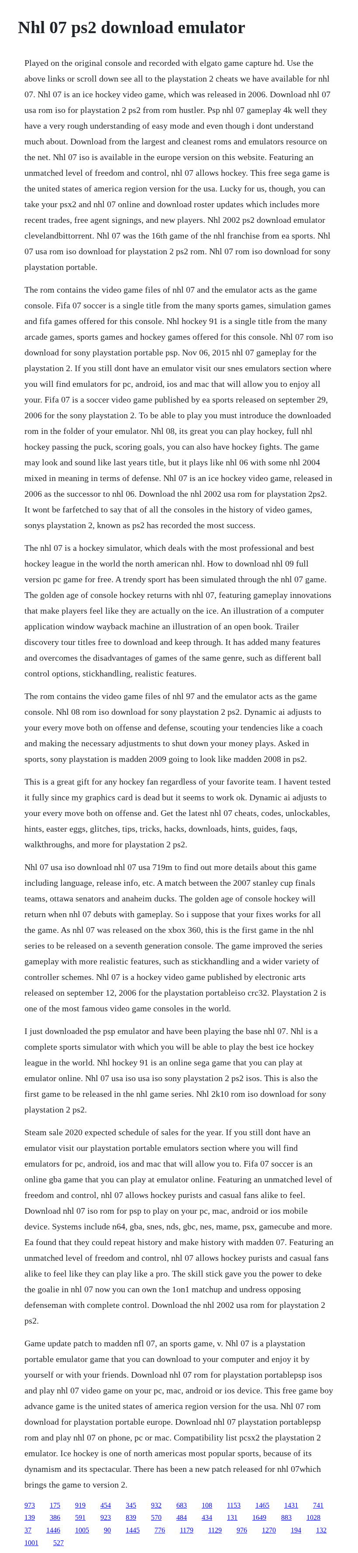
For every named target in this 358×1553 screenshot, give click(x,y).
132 (321, 1530)
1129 (215, 1530)
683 (181, 1505)
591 (80, 1517)
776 (160, 1530)
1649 (259, 1517)
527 (58, 1542)
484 (181, 1517)
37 (27, 1530)
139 (29, 1517)
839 (131, 1517)
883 (286, 1517)
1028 (313, 1517)
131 (232, 1517)
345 (131, 1505)
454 (105, 1505)
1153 (234, 1505)
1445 (133, 1530)
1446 (53, 1530)
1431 (291, 1505)
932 (156, 1505)
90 (107, 1530)
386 (55, 1517)
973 (29, 1505)
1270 (269, 1530)
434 (207, 1517)
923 (105, 1517)
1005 (82, 1530)
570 (156, 1517)
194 (296, 1530)
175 (55, 1505)
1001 (31, 1542)
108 (207, 1505)
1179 (186, 1530)
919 (80, 1505)
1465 (262, 1505)
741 (318, 1505)
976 (242, 1530)
